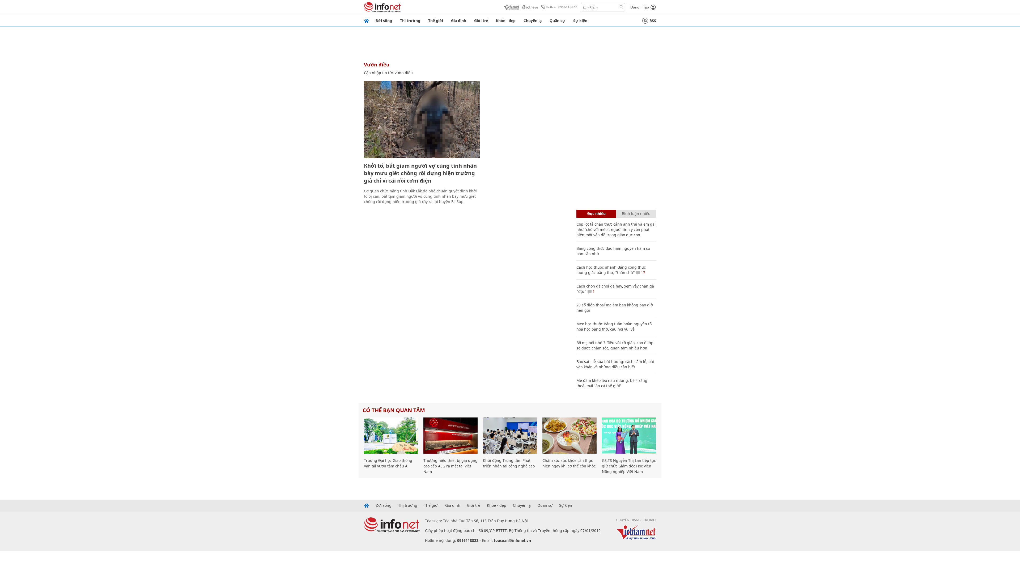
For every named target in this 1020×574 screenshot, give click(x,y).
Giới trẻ (481, 20)
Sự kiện (580, 20)
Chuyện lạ (533, 20)
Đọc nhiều (596, 213)
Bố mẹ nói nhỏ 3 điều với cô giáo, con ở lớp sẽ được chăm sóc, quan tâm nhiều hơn (614, 345)
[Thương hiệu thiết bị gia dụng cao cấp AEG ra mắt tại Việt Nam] (450, 435)
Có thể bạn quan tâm (394, 410)
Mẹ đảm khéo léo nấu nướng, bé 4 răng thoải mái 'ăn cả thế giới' (611, 383)
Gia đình (458, 20)
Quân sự (557, 20)
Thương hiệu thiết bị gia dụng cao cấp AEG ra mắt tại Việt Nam (450, 466)
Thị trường (410, 20)
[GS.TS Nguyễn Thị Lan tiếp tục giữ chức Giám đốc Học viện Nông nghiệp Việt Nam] (629, 435)
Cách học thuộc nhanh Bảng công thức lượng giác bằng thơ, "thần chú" (611, 270)
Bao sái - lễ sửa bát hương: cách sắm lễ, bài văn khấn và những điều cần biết (615, 364)
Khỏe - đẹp (506, 20)
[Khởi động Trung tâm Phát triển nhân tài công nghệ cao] (510, 435)
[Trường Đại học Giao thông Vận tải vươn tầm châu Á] (391, 435)
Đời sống (384, 20)
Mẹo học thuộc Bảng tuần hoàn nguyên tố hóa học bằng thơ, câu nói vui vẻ (614, 326)
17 (642, 272)
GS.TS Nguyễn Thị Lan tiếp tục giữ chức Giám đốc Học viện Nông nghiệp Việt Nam (629, 466)
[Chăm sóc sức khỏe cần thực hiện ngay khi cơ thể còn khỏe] (569, 435)
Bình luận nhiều (636, 213)
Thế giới (435, 20)
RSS (652, 20)
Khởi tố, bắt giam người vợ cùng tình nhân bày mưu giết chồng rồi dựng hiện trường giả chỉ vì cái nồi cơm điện (420, 173)
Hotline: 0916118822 (561, 7)
